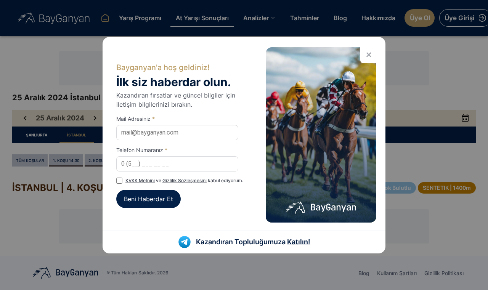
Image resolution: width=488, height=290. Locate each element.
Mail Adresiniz (135, 118)
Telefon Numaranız (141, 150)
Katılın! (298, 242)
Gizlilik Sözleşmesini (184, 180)
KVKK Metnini (140, 180)
